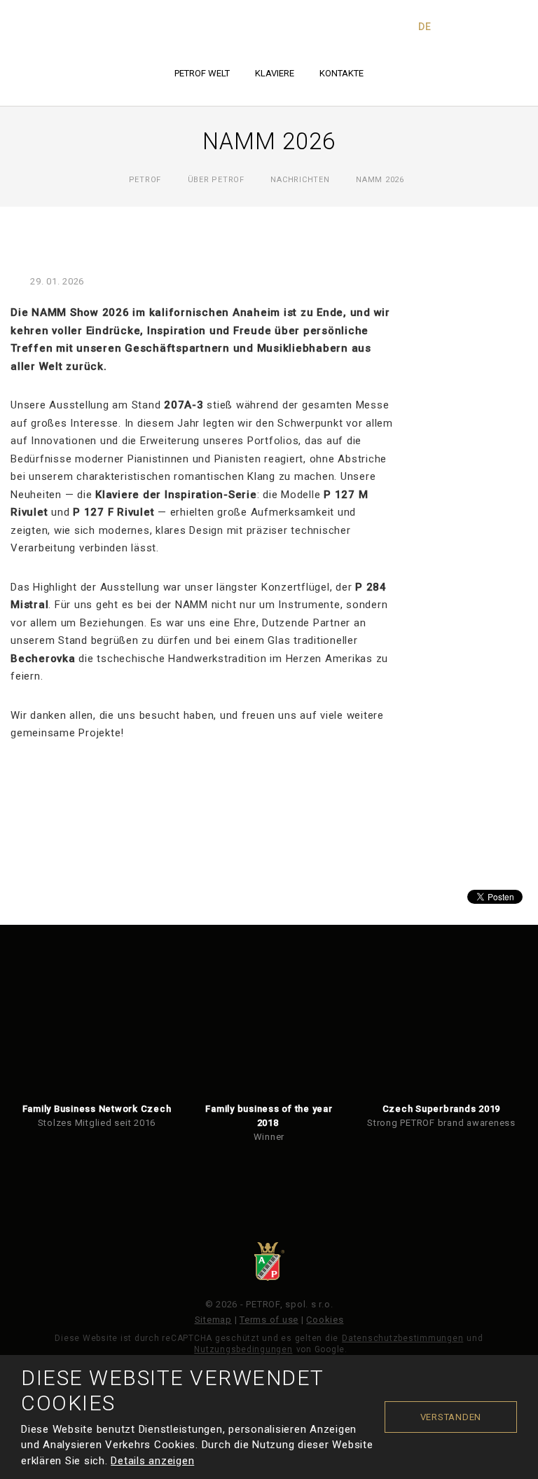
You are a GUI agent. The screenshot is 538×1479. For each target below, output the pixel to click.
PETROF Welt (202, 73)
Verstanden (451, 1417)
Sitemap (213, 1319)
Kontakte (341, 73)
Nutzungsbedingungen (243, 1349)
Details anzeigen (152, 1460)
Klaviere (274, 73)
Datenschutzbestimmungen (402, 1338)
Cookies (324, 1319)
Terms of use (269, 1319)
